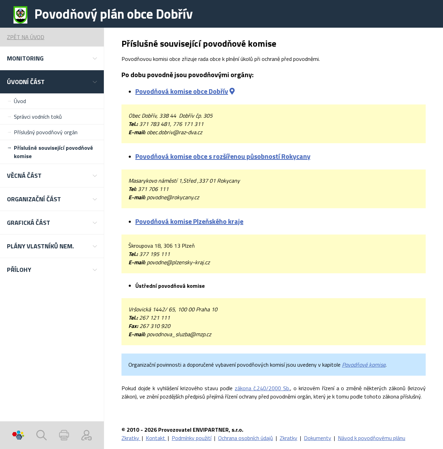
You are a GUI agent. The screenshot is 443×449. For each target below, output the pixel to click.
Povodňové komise (364, 364)
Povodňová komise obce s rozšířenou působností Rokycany (222, 156)
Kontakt (156, 438)
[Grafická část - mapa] (232, 91)
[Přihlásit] (86, 435)
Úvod (20, 101)
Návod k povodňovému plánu (371, 438)
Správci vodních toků (38, 116)
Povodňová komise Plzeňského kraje (189, 221)
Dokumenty (317, 438)
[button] (52, 58)
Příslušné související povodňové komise (53, 152)
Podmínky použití (191, 438)
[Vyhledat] (41, 435)
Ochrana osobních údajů (245, 438)
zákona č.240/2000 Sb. (262, 388)
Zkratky (131, 438)
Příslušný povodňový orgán (46, 132)
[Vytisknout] (64, 435)
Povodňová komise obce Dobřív (181, 91)
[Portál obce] (18, 435)
